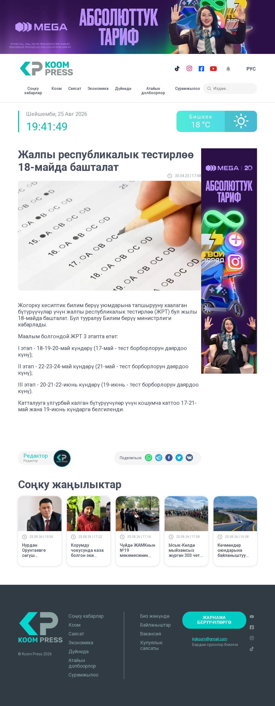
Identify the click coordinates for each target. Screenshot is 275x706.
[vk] (189, 458)
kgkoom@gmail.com (209, 639)
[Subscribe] (228, 69)
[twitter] (179, 458)
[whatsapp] (148, 458)
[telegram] (158, 458)
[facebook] (169, 458)
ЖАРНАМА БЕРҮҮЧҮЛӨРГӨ (214, 620)
